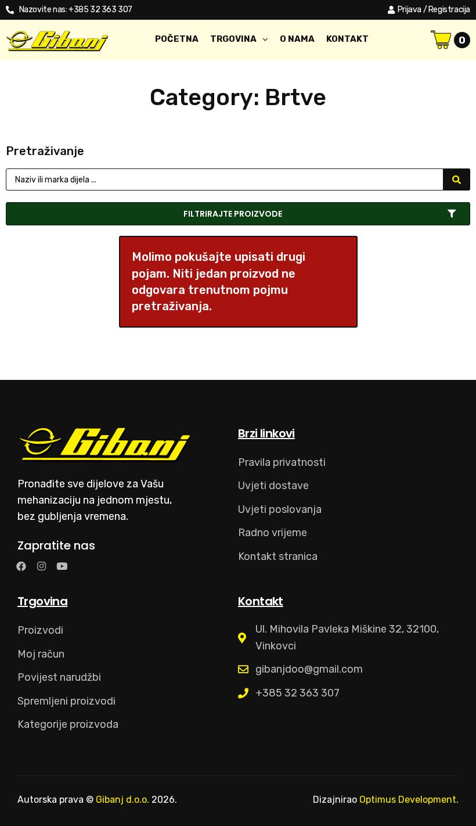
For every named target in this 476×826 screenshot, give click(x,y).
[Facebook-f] (21, 566)
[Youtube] (62, 566)
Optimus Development (407, 799)
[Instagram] (41, 566)
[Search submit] (456, 179)
